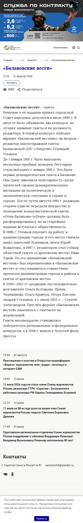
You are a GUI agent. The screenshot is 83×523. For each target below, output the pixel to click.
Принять (41, 518)
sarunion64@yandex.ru (60, 465)
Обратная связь (60, 48)
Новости (31, 60)
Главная (7, 60)
